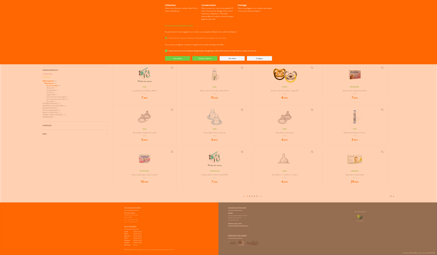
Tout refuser (232, 58)
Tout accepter (177, 58)
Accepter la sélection (204, 58)
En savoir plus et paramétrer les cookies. (179, 25)
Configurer (259, 58)
